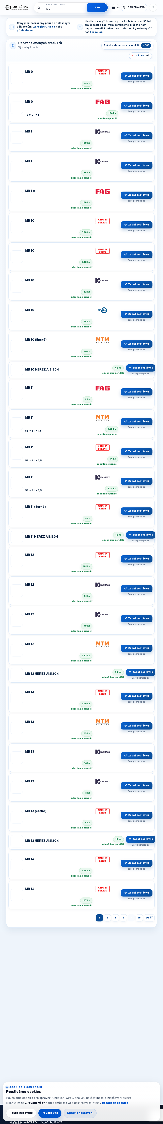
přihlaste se (25, 30)
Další (149, 917)
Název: (142, 55)
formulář (96, 32)
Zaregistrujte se (44, 27)
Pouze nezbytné (21, 1113)
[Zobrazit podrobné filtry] (97, 7)
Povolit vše (50, 1113)
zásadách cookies (115, 1103)
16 (139, 917)
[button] (115, 7)
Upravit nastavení (80, 1113)
